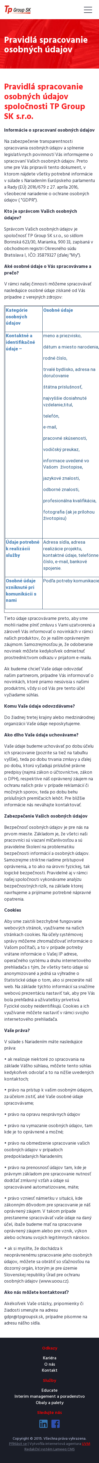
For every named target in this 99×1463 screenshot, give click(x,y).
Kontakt (49, 1371)
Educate (49, 1391)
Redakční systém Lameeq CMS (49, 1449)
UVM (86, 1444)
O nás (49, 1365)
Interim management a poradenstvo (50, 1397)
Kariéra (49, 1358)
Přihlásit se (18, 1444)
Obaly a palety (50, 1403)
